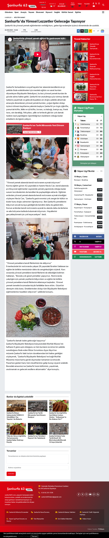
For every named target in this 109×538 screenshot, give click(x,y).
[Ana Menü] (103, 12)
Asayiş (24, 12)
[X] (82, 494)
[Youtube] (90, 494)
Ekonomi (40, 12)
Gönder (11, 474)
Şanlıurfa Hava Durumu (41, 512)
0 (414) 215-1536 (47, 492)
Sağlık (57, 12)
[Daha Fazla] (90, 31)
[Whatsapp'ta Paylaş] (86, 31)
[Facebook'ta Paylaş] (78, 31)
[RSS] (98, 494)
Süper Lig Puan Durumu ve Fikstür (17, 520)
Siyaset (49, 12)
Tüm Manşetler (39, 519)
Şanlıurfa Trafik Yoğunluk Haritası (89, 513)
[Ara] (103, 5)
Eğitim (78, 12)
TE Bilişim (101, 529)
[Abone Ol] (102, 31)
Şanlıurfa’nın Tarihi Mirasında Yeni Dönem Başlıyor (37, 415)
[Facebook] (78, 494)
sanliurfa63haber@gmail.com (51, 497)
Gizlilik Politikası (24, 536)
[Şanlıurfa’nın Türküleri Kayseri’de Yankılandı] (37, 429)
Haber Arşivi (86, 519)
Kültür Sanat (67, 12)
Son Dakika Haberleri (65, 519)
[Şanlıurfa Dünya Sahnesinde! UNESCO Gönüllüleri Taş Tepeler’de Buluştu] (16, 406)
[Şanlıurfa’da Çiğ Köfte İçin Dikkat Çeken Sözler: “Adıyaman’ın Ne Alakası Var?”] (59, 406)
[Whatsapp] (94, 494)
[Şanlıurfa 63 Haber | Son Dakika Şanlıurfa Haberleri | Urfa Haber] (21, 5)
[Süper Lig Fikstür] (101, 171)
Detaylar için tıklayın (88, 163)
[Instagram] (86, 494)
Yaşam (31, 12)
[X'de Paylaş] (82, 31)
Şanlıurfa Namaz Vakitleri (66, 512)
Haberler (8, 17)
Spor (16, 12)
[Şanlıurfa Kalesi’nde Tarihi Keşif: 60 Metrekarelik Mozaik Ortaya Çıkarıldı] (59, 429)
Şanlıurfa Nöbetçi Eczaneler (18, 512)
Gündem (9, 12)
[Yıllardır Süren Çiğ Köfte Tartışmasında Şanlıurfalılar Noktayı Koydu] (16, 429)
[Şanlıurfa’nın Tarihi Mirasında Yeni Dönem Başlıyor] (37, 406)
